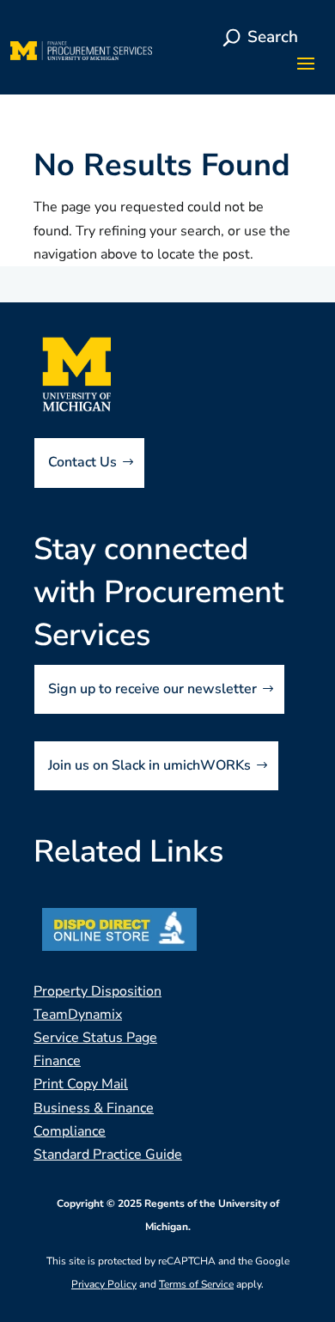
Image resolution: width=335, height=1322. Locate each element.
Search (272, 37)
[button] (306, 62)
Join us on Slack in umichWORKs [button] (149, 765)
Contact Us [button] (82, 462)
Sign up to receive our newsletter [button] (152, 688)
